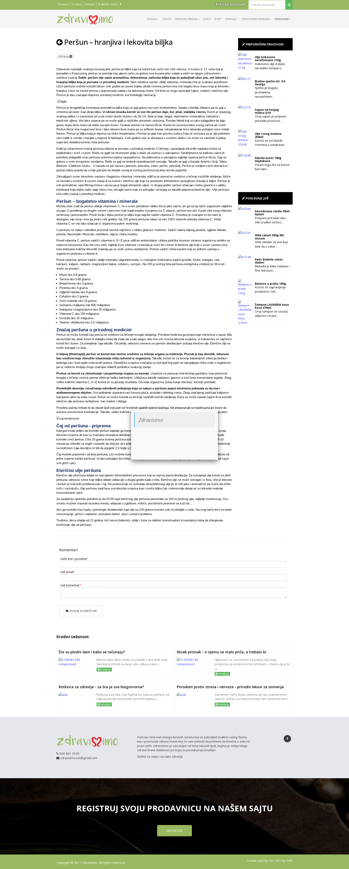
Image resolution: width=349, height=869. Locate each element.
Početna (63, 4)
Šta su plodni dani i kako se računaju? (92, 651)
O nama (76, 4)
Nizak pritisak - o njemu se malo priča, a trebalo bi (221, 651)
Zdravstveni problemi (256, 19)
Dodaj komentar (83, 611)
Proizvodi (282, 19)
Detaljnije (105, 669)
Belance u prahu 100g (270, 283)
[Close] (218, 409)
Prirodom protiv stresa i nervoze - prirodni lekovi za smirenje (230, 686)
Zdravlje (231, 19)
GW (271, 861)
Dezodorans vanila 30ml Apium (272, 212)
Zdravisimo (151, 419)
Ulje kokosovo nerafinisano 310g (268, 58)
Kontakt (90, 4)
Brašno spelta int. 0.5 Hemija (270, 82)
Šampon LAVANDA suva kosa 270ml (272, 306)
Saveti (207, 19)
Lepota (167, 19)
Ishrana (152, 19)
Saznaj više (174, 830)
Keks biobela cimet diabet (269, 260)
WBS (289, 861)
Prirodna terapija (186, 19)
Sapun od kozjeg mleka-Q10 (267, 111)
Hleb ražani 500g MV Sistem (269, 236)
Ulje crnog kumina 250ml (268, 135)
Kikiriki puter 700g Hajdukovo (268, 159)
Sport (218, 19)
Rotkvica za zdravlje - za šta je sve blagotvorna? (101, 686)
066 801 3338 (108, 4)
